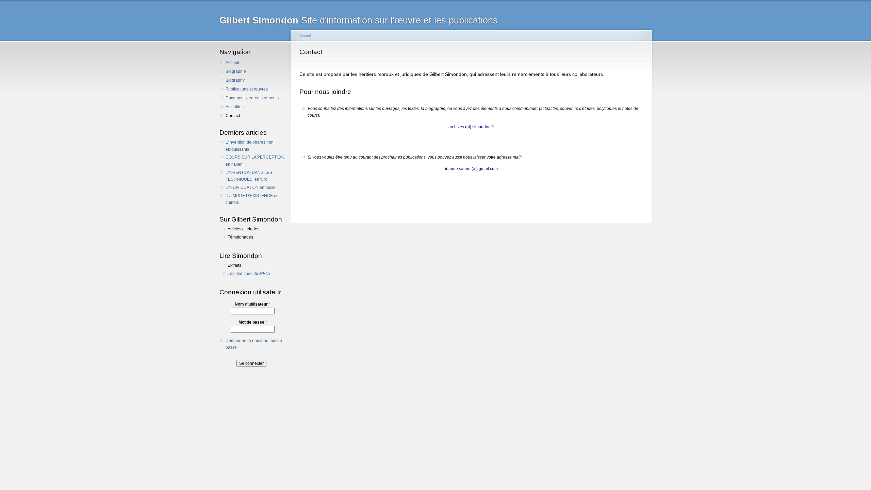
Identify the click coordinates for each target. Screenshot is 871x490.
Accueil (232, 62)
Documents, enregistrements (252, 98)
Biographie (236, 71)
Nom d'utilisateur (252, 304)
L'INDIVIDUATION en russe (251, 187)
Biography (235, 80)
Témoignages (240, 237)
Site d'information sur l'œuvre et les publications (358, 20)
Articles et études (243, 229)
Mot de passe (253, 322)
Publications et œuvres (247, 89)
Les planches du (249, 273)
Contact (233, 115)
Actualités (235, 106)
